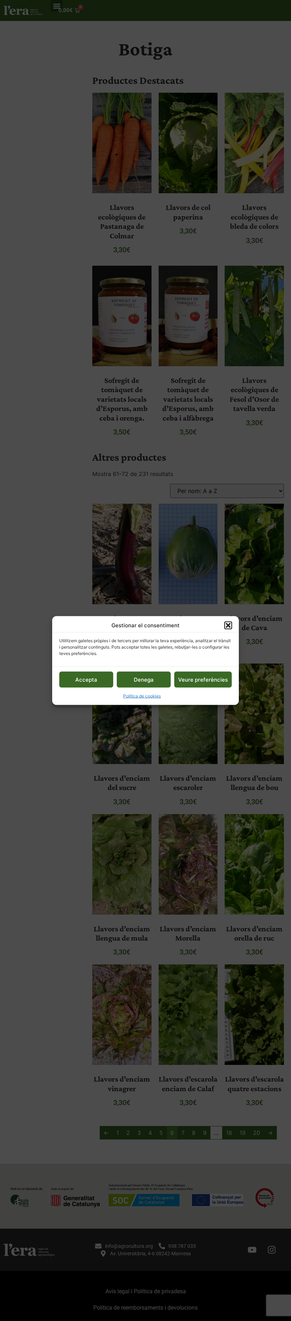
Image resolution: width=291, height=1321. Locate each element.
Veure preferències (203, 679)
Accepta (86, 679)
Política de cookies (142, 696)
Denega (144, 679)
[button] (228, 625)
